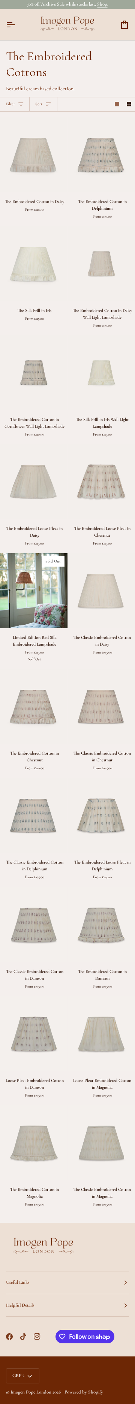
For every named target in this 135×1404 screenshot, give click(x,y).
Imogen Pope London (30, 1392)
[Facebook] (9, 1336)
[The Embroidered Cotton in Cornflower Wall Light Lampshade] (34, 372)
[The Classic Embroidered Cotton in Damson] (34, 924)
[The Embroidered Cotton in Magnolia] (34, 1142)
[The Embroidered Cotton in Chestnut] (34, 706)
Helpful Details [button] (20, 1305)
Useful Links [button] (17, 1282)
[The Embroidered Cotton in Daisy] (34, 154)
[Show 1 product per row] (117, 104)
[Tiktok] (23, 1336)
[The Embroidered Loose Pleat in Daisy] (34, 481)
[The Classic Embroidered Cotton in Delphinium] (34, 815)
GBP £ (18, 1376)
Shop (102, 4)
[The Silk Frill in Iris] (34, 263)
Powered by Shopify (83, 1392)
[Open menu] (17, 24)
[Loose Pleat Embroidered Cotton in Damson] (34, 1033)
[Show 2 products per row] (129, 104)
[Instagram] (37, 1336)
